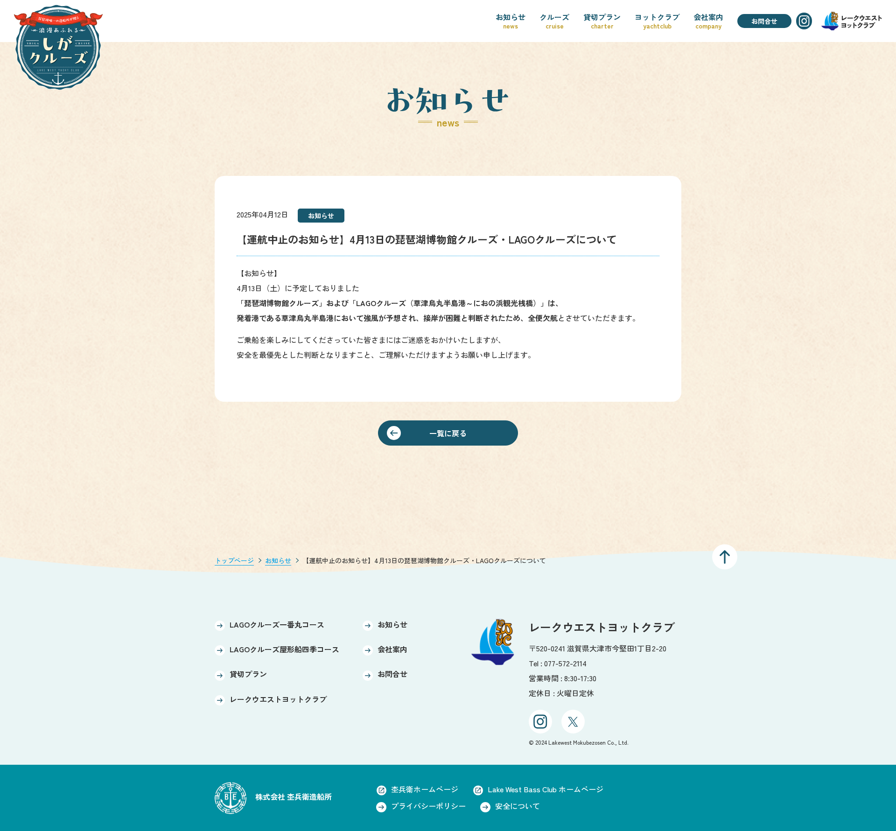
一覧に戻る (448, 433)
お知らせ (278, 560)
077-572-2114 (565, 663)
